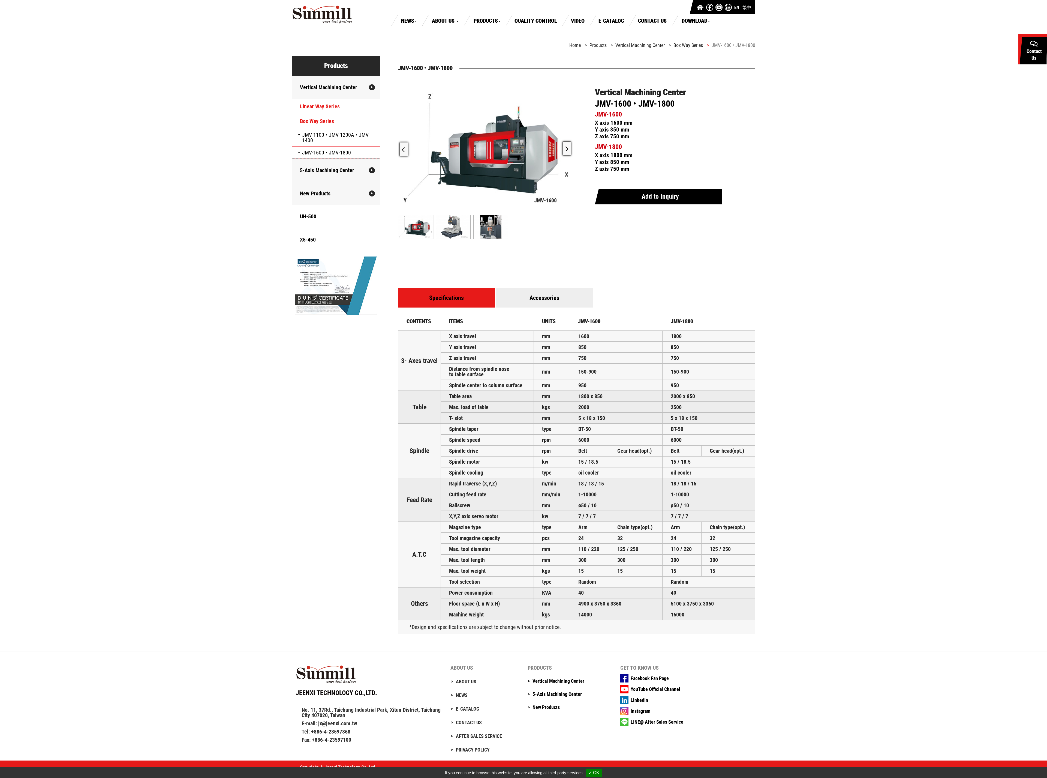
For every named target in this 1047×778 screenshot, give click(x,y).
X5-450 (308, 239)
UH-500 (308, 216)
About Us (444, 20)
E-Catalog (611, 20)
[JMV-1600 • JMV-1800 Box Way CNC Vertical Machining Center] (485, 148)
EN (736, 7)
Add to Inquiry (660, 196)
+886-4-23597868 (330, 731)
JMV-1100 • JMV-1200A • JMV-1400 (336, 138)
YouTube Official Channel (655, 689)
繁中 (746, 7)
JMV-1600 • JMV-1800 (326, 152)
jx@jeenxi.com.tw (337, 723)
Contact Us (652, 20)
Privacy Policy (473, 749)
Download (694, 20)
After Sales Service (479, 736)
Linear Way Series (320, 106)
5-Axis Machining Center (327, 170)
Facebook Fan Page (650, 678)
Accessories (544, 297)
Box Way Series (317, 121)
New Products (315, 193)
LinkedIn (639, 700)
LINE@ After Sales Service (657, 722)
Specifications (446, 297)
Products (486, 20)
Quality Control (536, 20)
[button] (567, 148)
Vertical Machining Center (328, 87)
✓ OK (593, 772)
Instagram (640, 711)
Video (578, 20)
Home (575, 45)
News (407, 20)
